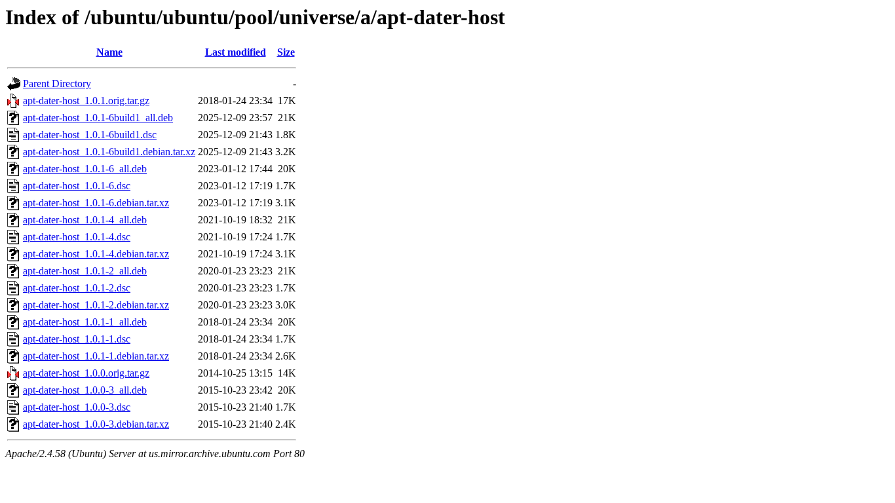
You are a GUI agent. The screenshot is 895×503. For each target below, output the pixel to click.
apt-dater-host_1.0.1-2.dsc (76, 287)
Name (109, 52)
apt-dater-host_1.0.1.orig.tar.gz (86, 100)
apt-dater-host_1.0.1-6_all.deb (85, 168)
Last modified (235, 52)
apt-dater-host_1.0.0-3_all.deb (85, 390)
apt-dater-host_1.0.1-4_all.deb (85, 219)
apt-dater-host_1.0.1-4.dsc (76, 236)
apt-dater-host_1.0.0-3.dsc (76, 407)
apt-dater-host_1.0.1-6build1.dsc (90, 134)
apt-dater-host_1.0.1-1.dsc (76, 339)
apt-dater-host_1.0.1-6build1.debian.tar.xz (109, 151)
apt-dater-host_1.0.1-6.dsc (76, 185)
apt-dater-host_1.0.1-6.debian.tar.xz (96, 202)
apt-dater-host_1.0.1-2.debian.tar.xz (96, 304)
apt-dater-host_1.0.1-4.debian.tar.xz (96, 253)
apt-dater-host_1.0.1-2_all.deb (85, 270)
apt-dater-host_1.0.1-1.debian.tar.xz (96, 356)
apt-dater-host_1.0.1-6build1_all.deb (98, 117)
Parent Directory (57, 83)
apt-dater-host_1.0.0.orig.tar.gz (86, 373)
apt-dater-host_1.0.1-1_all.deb (85, 321)
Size (286, 52)
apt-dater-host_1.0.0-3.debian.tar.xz (96, 424)
